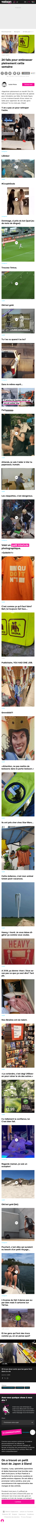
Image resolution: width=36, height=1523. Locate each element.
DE (25, 2)
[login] (2, 1520)
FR (29, 2)
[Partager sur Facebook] (2, 73)
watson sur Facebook (26, 1512)
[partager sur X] (5, 1378)
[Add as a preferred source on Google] (26, 73)
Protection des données (12, 1517)
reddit (3, 179)
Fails (27, 1388)
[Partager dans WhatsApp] (6, 73)
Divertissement (6, 31)
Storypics (17, 31)
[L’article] (18, 1481)
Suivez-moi (28, 84)
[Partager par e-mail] (9, 73)
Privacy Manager (26, 1517)
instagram (4, 151)
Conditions (30, 1514)
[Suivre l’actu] (33, 73)
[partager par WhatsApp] (7, 1378)
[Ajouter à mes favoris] (18, 73)
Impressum (22, 1514)
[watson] (7, 2)
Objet (3, 1418)
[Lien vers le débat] (14, 73)
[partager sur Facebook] (2, 1378)
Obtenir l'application (11, 1512)
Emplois (14, 1514)
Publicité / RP (6, 1514)
